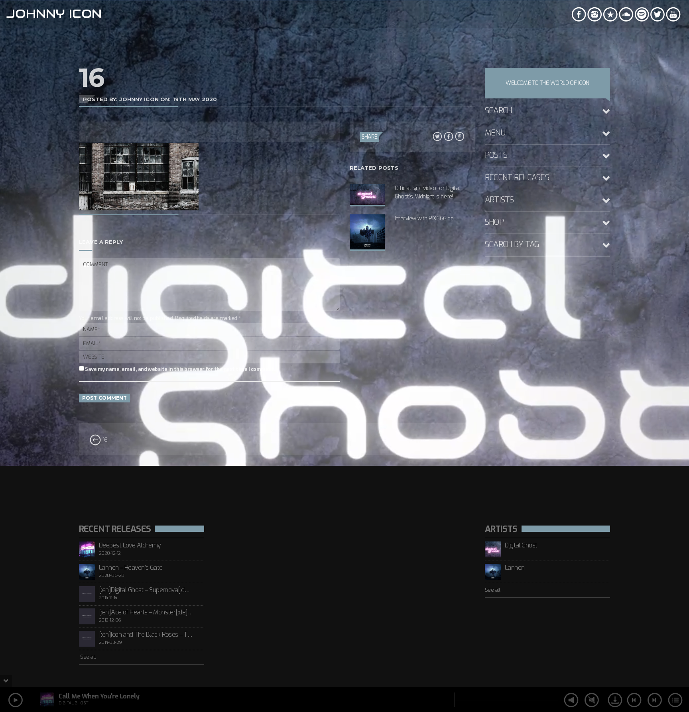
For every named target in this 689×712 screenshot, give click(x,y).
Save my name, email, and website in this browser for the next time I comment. (179, 369)
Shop (494, 222)
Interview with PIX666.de (424, 218)
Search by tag (512, 244)
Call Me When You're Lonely (99, 696)
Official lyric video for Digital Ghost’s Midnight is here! (427, 192)
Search (498, 110)
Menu (495, 132)
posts (496, 155)
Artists (499, 199)
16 (104, 440)
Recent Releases (517, 177)
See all (87, 656)
